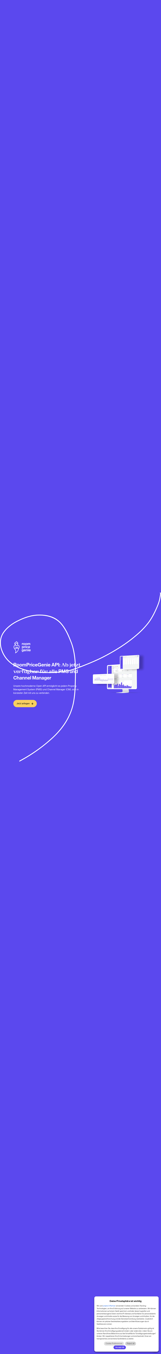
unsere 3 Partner (109, 1306)
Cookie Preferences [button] (114, 1343)
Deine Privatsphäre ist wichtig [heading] (126, 1301)
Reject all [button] (130, 1343)
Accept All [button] (119, 1347)
